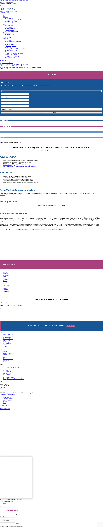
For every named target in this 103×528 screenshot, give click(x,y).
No (7, 526)
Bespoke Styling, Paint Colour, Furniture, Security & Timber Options (20, 166)
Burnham (5, 273)
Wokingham (6, 291)
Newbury (5, 279)
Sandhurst (5, 282)
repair (88, 193)
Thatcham (5, 289)
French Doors (41, 205)
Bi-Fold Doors (50, 205)
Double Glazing (7, 165)
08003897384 (51, 75)
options (38, 193)
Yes (3, 526)
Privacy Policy (12, 394)
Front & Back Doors (59, 205)
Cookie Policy (3, 394)
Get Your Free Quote (12, 510)
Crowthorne (6, 275)
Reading (5, 281)
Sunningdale (6, 285)
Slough (5, 284)
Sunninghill (6, 286)
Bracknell (5, 272)
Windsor (5, 288)
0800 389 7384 (7, 9)
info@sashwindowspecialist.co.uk (8, 11)
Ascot (4, 270)
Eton (4, 276)
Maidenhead (6, 278)
